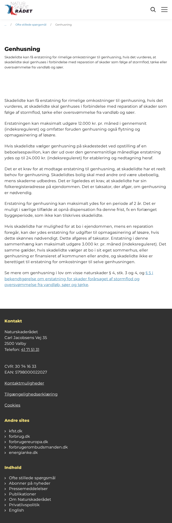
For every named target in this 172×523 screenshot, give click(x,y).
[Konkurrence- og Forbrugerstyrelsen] (19, 10)
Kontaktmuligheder (24, 383)
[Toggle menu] (164, 10)
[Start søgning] (153, 10)
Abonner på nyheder (29, 483)
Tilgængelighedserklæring (31, 394)
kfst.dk (15, 431)
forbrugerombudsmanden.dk (38, 447)
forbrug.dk (19, 436)
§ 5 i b (78, 278)
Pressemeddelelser (28, 488)
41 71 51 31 (30, 349)
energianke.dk (23, 452)
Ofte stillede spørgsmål (30, 24)
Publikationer (22, 494)
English (16, 510)
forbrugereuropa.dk (28, 441)
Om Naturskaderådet (30, 499)
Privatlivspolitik (24, 504)
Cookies (12, 405)
